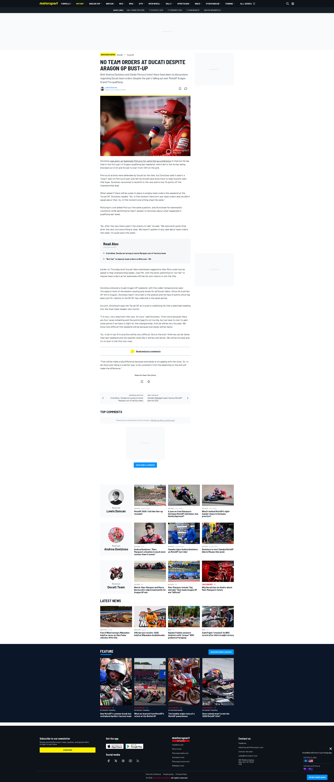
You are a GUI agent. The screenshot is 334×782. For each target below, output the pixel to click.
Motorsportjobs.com (180, 753)
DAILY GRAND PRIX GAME (136, 10)
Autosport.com (178, 757)
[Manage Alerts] (148, 381)
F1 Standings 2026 (175, 10)
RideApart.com (178, 766)
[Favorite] (180, 88)
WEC (121, 3)
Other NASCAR (212, 3)
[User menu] (292, 3)
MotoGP (80, 3)
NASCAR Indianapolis (212, 10)
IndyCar (110, 3)
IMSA (131, 3)
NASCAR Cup (94, 3)
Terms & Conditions (153, 774)
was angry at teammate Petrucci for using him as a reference (140, 160)
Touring (229, 3)
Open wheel (154, 3)
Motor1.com (176, 749)
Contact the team (245, 751)
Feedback (242, 743)
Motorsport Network (162, 778)
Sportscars (183, 3)
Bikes (197, 3)
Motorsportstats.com (181, 761)
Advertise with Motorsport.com (250, 747)
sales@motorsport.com (247, 756)
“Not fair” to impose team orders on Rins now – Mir (128, 259)
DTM (141, 3)
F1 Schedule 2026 (156, 10)
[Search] (287, 3)
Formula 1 (65, 3)
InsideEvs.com (177, 745)
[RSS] (137, 760)
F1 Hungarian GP (193, 10)
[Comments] (186, 88)
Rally (169, 3)
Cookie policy (168, 774)
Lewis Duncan (111, 87)
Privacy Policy (181, 774)
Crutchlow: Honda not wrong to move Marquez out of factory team (136, 253)
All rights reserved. (179, 778)
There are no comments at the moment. (145, 420)
